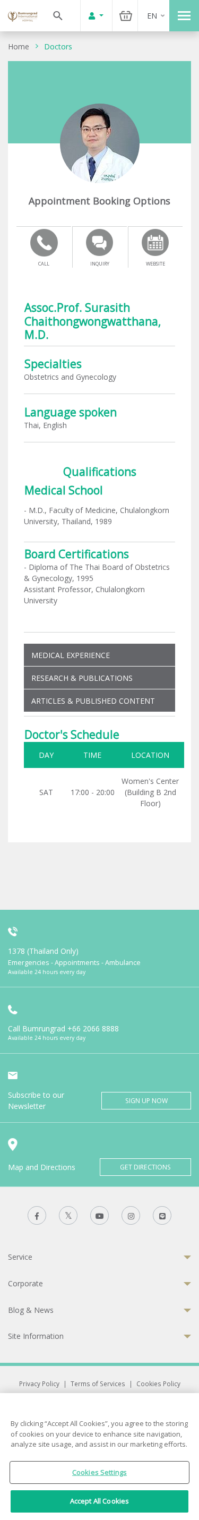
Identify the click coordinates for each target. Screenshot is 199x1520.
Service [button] (20, 1257)
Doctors (58, 46)
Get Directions (145, 1167)
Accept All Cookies (99, 1501)
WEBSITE (155, 263)
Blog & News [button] (31, 1310)
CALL (43, 263)
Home (18, 46)
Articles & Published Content (93, 701)
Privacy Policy (39, 1383)
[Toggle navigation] (184, 15)
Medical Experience (70, 655)
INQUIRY (99, 263)
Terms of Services (98, 1383)
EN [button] (152, 16)
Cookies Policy (158, 1383)
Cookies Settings (99, 1472)
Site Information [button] (36, 1336)
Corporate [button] (25, 1283)
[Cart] (126, 15)
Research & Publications (82, 678)
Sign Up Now (146, 1100)
